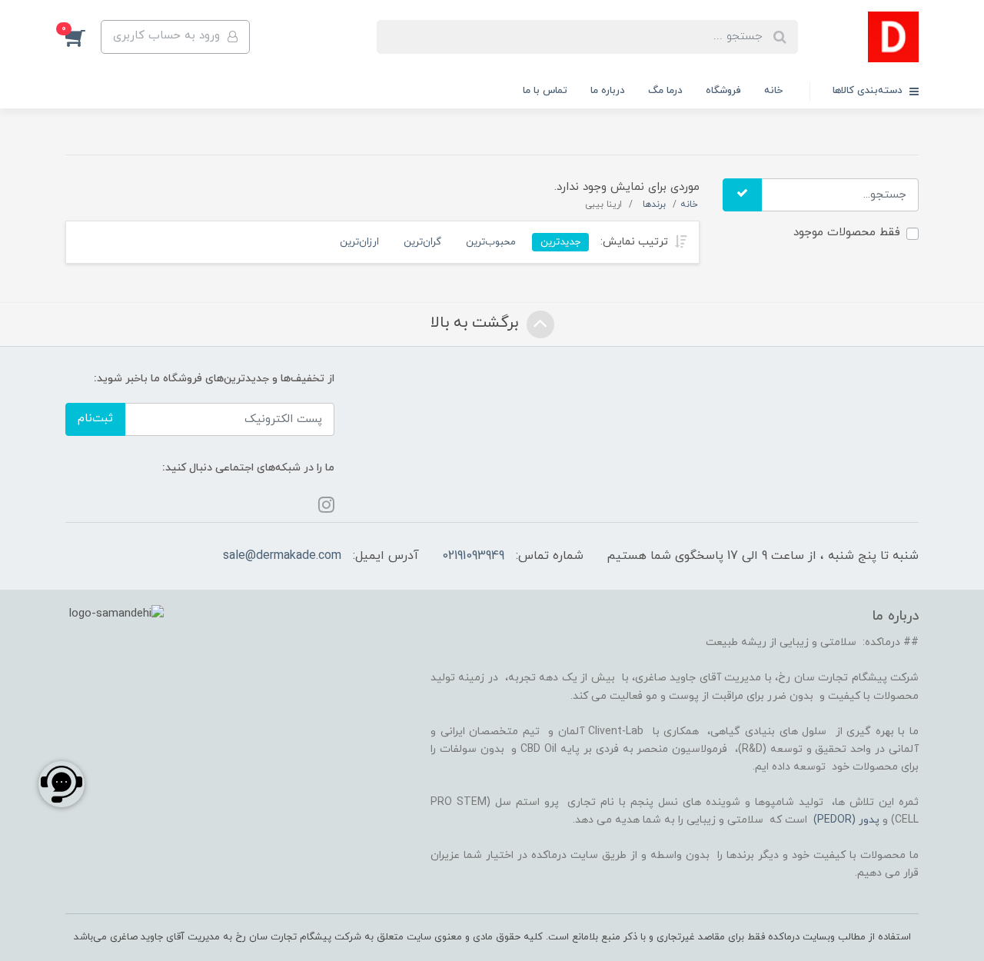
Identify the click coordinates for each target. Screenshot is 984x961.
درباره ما (607, 91)
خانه (773, 91)
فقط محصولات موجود (846, 232)
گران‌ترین (422, 241)
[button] (83, 37)
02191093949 (473, 555)
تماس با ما (545, 91)
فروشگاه (723, 91)
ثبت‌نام (95, 419)
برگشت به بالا (476, 323)
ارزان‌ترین (359, 241)
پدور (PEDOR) (846, 820)
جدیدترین (560, 241)
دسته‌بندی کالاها (869, 91)
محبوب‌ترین (491, 241)
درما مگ (665, 91)
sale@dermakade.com (282, 555)
